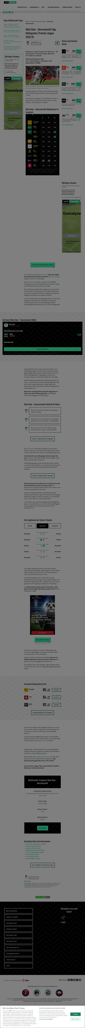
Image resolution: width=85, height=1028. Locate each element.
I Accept (75, 1014)
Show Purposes (75, 1019)
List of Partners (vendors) (46, 1019)
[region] (42, 1017)
